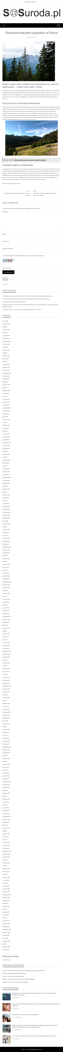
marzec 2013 (5, 767)
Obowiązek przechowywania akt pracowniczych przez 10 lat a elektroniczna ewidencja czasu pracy (27, 296)
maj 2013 (4, 761)
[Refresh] (14, 260)
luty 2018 (4, 605)
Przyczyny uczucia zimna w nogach (15, 976)
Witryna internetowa (7, 248)
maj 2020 (4, 526)
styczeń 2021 (5, 503)
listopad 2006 (5, 926)
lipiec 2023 (5, 416)
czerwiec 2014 (6, 723)
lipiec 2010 (5, 860)
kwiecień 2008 (6, 877)
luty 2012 (4, 805)
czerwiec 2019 (6, 558)
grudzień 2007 (6, 889)
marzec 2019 (5, 567)
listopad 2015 (5, 683)
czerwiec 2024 (6, 384)
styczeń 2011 (5, 842)
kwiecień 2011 (6, 834)
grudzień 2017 (6, 610)
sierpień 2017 (5, 622)
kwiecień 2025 (6, 355)
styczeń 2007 (5, 920)
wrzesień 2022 (6, 445)
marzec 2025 (5, 358)
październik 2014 (6, 712)
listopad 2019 (5, 544)
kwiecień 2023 (6, 425)
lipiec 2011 (5, 825)
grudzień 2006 (6, 923)
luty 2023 (4, 431)
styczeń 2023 (5, 434)
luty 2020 (4, 535)
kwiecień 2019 (6, 564)
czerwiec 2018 (6, 593)
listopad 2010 (5, 848)
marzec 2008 (5, 880)
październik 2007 (6, 894)
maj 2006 (4, 944)
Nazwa (4, 234)
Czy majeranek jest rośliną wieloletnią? (16, 973)
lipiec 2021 (5, 486)
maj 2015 (4, 700)
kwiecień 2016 (6, 668)
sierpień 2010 (5, 857)
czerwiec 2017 (6, 628)
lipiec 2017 (5, 625)
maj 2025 (4, 353)
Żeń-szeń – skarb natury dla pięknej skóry (17, 982)
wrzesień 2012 (6, 784)
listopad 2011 (5, 813)
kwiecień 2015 (6, 703)
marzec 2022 (5, 463)
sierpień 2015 (5, 692)
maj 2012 (4, 796)
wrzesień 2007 (6, 897)
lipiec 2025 (5, 347)
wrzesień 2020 (6, 515)
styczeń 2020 (5, 538)
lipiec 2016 (5, 660)
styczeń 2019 (5, 573)
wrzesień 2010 (6, 854)
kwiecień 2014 (6, 729)
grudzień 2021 (6, 471)
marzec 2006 (5, 949)
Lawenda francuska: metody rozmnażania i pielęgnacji (21, 979)
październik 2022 (6, 442)
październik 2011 (6, 816)
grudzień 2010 (6, 845)
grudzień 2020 (6, 506)
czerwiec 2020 (6, 524)
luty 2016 (4, 674)
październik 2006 (6, 929)
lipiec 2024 (5, 382)
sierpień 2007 (5, 900)
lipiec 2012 (5, 790)
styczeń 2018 (5, 608)
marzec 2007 (5, 915)
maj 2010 (4, 865)
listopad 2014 (5, 709)
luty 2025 (4, 361)
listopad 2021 (5, 474)
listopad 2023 (5, 405)
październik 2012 (6, 781)
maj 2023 (4, 422)
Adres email (5, 241)
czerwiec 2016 (6, 663)
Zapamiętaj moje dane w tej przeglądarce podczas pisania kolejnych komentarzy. (24, 255)
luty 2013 (4, 770)
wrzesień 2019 (6, 550)
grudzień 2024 (6, 367)
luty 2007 (4, 918)
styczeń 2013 (5, 773)
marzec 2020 (5, 532)
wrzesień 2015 (6, 689)
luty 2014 (4, 735)
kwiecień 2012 (6, 799)
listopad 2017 (5, 613)
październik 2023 (6, 408)
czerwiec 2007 (6, 906)
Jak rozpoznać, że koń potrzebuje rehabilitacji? (14, 301)
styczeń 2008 (5, 886)
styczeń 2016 (5, 677)
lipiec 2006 (5, 938)
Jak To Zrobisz (6, 960)
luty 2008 (4, 883)
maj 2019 (4, 561)
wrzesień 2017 (6, 619)
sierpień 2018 (5, 587)
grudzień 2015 (6, 680)
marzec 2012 (5, 802)
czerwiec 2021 (6, 489)
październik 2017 (6, 616)
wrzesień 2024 (6, 376)
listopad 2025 (5, 338)
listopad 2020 (5, 509)
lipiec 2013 (5, 755)
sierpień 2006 (5, 935)
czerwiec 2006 (6, 941)
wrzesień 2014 (6, 715)
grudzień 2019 (6, 541)
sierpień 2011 (5, 822)
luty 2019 (4, 570)
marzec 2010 (5, 871)
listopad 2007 (5, 892)
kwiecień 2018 (6, 599)
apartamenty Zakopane (48, 117)
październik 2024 (6, 373)
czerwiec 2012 (6, 793)
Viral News (32, 1049)
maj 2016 (4, 665)
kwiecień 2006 (6, 947)
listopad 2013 (5, 744)
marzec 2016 (5, 671)
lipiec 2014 (5, 721)
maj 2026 (4, 326)
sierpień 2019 (5, 553)
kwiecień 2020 (6, 529)
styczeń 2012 (5, 807)
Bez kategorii (12, 183)
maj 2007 (4, 909)
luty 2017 (4, 639)
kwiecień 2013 (6, 764)
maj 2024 (4, 387)
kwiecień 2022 (6, 460)
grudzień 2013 (6, 741)
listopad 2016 (5, 648)
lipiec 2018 (5, 590)
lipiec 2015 (5, 694)
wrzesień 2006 (6, 932)
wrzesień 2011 (6, 819)
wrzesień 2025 (6, 344)
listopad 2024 (5, 370)
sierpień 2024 (5, 379)
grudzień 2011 (6, 810)
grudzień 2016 (6, 645)
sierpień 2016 (5, 657)
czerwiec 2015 (6, 697)
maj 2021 (4, 492)
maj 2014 (4, 726)
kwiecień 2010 (6, 868)
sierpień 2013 (5, 752)
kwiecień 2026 (6, 329)
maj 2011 (4, 831)
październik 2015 (6, 686)
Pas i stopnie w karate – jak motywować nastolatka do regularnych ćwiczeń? (21, 309)
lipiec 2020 (5, 521)
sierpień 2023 (5, 413)
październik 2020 (6, 512)
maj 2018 (4, 596)
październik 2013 (6, 747)
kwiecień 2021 (6, 495)
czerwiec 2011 (6, 828)
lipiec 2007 (5, 903)
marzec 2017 (5, 636)
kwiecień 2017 (6, 634)
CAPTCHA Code (6, 268)
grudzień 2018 (6, 576)
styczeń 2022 (5, 468)
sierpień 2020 (5, 518)
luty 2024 (4, 396)
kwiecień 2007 (6, 912)
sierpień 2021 (5, 483)
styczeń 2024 (5, 399)
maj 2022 (4, 457)
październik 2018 (6, 581)
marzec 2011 (5, 836)
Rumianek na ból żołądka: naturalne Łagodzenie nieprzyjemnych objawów (26, 970)
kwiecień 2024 (6, 390)
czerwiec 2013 (6, 758)
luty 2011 (4, 839)
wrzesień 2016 (6, 654)
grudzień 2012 (6, 776)
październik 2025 (6, 341)
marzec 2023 (5, 428)
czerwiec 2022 (6, 454)
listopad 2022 (5, 439)
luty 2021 (4, 500)
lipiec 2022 (5, 451)
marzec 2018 (5, 602)
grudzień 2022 (6, 437)
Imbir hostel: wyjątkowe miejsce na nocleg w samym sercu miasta (44, 193)
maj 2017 (4, 631)
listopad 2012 (5, 778)
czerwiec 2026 (6, 324)
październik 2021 (6, 477)
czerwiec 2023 (6, 419)
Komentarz (5, 211)
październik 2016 (6, 651)
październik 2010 (6, 851)
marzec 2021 (5, 497)
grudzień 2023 (6, 402)
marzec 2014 (5, 732)
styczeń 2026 (5, 335)
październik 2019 (6, 547)
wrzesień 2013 (6, 749)
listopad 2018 (5, 579)
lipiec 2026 (5, 321)
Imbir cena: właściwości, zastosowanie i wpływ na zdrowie (17, 193)
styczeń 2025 (5, 364)
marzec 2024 (5, 393)
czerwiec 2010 (6, 863)
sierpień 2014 (5, 718)
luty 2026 (4, 332)
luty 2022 (4, 466)
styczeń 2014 (5, 738)
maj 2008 (4, 874)
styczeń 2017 (5, 642)
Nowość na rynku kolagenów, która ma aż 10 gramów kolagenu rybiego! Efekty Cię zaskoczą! (25, 299)
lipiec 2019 (5, 555)
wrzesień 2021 (6, 480)
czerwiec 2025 (6, 350)
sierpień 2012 (5, 787)
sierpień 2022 (5, 448)
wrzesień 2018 (6, 584)
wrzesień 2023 (6, 410)
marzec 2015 (5, 706)
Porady (18, 183)
